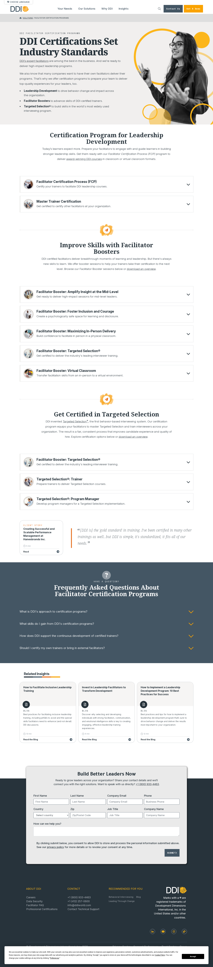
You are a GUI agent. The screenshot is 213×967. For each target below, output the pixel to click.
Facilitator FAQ (35, 905)
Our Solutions (86, 8)
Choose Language (20, 2)
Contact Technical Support (83, 909)
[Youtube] (163, 931)
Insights (124, 8)
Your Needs (65, 8)
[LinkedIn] (152, 931)
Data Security (34, 901)
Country (38, 809)
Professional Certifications (42, 909)
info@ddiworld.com (79, 905)
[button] (106, 184)
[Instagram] (173, 931)
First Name (40, 795)
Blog (138, 897)
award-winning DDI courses (84, 159)
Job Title (112, 809)
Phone (148, 795)
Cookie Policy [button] (160, 955)
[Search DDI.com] (159, 8)
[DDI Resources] (184, 931)
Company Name (154, 809)
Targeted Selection (75, 421)
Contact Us (173, 8)
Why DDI (106, 8)
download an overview (141, 269)
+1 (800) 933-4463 (147, 784)
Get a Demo (193, 8)
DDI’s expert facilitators (34, 61)
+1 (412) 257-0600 (79, 901)
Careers (31, 897)
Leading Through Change (122, 901)
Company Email (116, 795)
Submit (171, 852)
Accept (193, 957)
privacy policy (55, 847)
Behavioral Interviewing (121, 897)
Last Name (77, 795)
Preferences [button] (54, 958)
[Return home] (20, 18)
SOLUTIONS (28, 18)
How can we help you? (47, 823)
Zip (72, 809)
